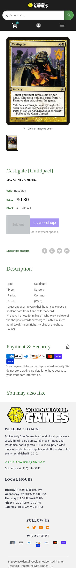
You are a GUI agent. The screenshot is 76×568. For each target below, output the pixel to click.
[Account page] (38, 25)
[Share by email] (67, 251)
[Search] (69, 15)
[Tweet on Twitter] (59, 251)
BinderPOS (46, 565)
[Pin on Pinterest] (52, 251)
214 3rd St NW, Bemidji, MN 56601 (25, 462)
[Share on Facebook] (44, 251)
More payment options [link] (44, 231)
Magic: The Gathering (21, 179)
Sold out (18, 224)
